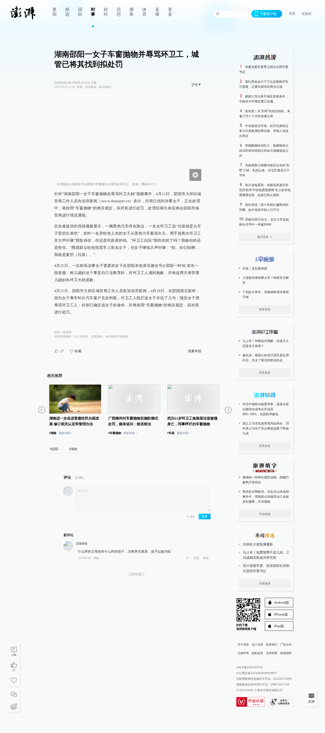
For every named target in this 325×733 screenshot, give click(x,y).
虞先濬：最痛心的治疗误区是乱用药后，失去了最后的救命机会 (265, 357)
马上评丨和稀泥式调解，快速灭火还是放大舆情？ (265, 343)
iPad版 (279, 626)
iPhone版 (281, 614)
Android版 (281, 602)
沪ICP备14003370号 (249, 667)
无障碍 (306, 14)
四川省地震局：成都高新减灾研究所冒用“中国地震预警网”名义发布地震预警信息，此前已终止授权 (265, 190)
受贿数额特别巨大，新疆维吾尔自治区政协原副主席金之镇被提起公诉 (264, 150)
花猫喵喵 (81, 543)
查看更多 (265, 309)
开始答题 (265, 514)
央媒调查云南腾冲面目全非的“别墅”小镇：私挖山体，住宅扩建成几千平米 (264, 170)
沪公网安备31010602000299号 (256, 673)
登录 (292, 13)
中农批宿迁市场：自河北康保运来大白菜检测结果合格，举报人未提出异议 (264, 131)
